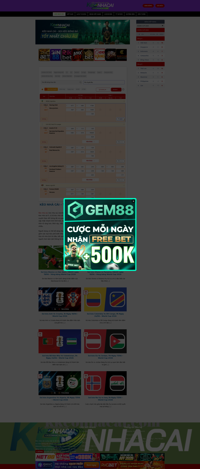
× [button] (133, 201)
